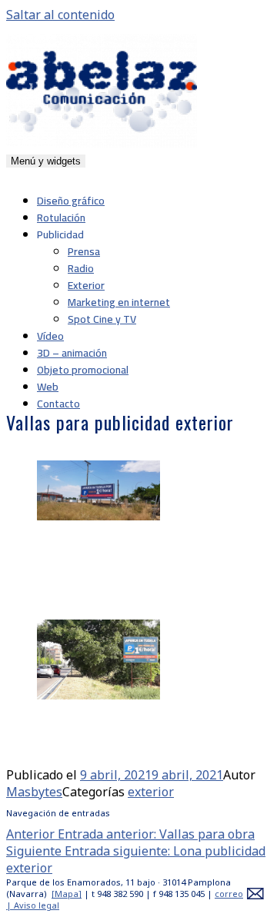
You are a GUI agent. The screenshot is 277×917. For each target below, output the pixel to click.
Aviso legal (36, 905)
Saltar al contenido (60, 14)
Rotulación (61, 218)
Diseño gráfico (71, 201)
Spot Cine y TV (102, 319)
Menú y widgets (46, 161)
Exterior (86, 285)
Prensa (84, 251)
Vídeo (50, 336)
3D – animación (72, 353)
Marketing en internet (119, 302)
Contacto (58, 404)
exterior (151, 791)
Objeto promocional (82, 370)
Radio (81, 268)
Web (47, 387)
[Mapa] (67, 893)
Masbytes (34, 791)
